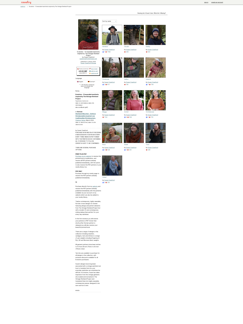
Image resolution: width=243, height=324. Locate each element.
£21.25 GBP (83, 71)
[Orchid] (134, 100)
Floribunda (105, 79)
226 (130, 150)
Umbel (104, 177)
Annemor (105, 46)
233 (108, 182)
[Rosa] (112, 133)
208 (127, 52)
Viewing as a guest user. (151, 13)
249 (148, 150)
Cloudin (126, 46)
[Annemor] (112, 35)
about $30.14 (83, 73)
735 (151, 117)
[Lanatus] (156, 68)
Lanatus (148, 79)
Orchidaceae (150, 112)
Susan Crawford (109, 49)
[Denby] (156, 35)
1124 (105, 117)
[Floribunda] (112, 68)
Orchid (126, 112)
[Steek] (134, 133)
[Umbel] (112, 166)
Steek (126, 144)
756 (152, 84)
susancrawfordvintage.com (88, 59)
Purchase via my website (83, 156)
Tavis (147, 144)
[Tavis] (156, 133)
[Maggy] (112, 100)
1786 (108, 52)
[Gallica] (134, 68)
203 (148, 52)
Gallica (126, 79)
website (95, 186)
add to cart (94, 71)
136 (127, 84)
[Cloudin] (134, 35)
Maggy (104, 112)
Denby (148, 46)
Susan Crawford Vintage (88, 63)
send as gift (94, 73)
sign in (206, 2)
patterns (23, 6)
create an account (217, 2)
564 (130, 117)
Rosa (104, 144)
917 (108, 84)
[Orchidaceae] (156, 100)
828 (108, 150)
